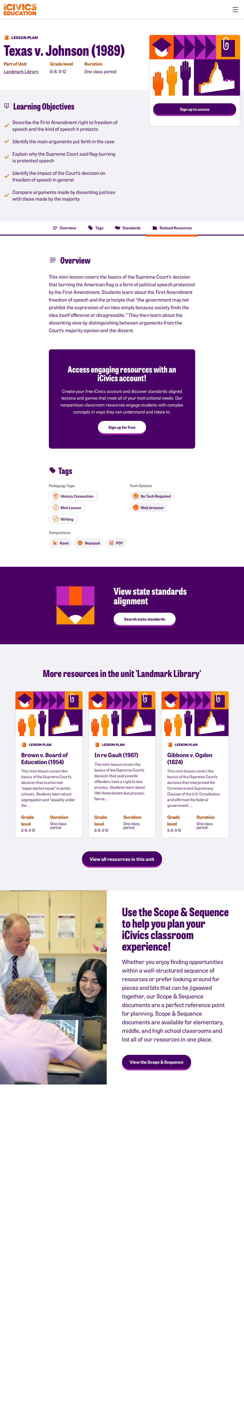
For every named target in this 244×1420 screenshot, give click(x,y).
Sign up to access (194, 109)
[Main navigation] (235, 9)
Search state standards (144, 619)
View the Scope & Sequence (156, 1062)
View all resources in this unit (122, 858)
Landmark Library (21, 71)
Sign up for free (122, 427)
